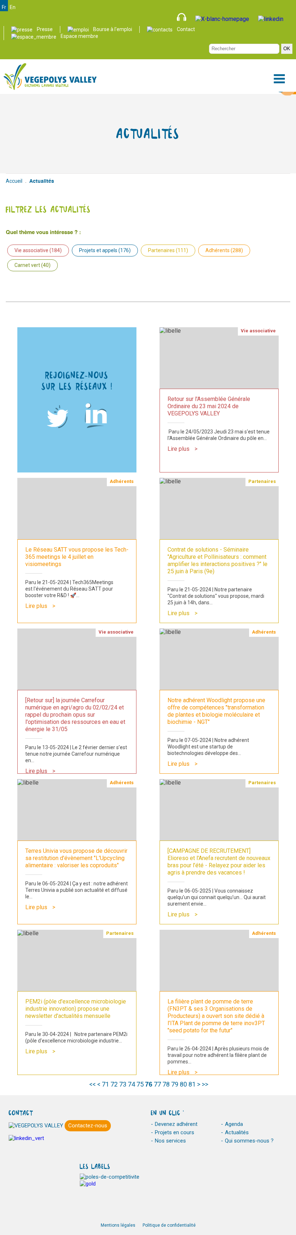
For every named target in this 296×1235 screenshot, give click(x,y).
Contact (186, 29)
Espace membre (79, 36)
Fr (4, 7)
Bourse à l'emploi (112, 29)
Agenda (234, 1124)
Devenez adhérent (176, 1124)
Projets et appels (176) (105, 250)
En (13, 7)
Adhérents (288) (224, 250)
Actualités (237, 1132)
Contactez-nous (87, 1125)
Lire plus (178, 448)
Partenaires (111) (168, 250)
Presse (45, 29)
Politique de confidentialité (169, 1225)
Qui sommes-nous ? (249, 1140)
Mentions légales (118, 1225)
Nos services (170, 1140)
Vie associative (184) (38, 250)
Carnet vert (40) (32, 265)
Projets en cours (174, 1132)
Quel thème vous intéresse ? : (43, 232)
